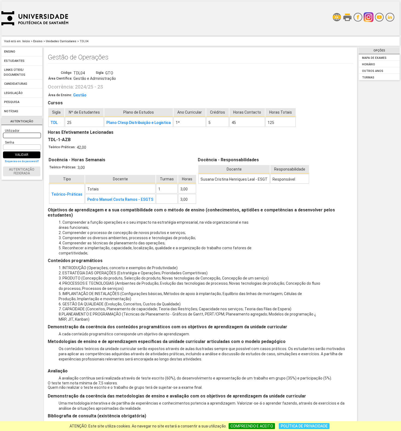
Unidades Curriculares (61, 41)
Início (26, 41)
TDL (54, 122)
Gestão (79, 95)
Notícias (11, 111)
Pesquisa (11, 102)
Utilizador (12, 131)
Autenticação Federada (21, 171)
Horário (368, 64)
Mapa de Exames (374, 58)
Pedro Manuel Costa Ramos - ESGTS (120, 199)
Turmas (368, 77)
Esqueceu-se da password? (22, 161)
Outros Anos (372, 71)
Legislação (13, 93)
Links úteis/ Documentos (14, 72)
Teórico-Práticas (66, 194)
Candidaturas (15, 84)
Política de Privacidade (304, 426)
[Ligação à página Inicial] (34, 34)
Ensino (38, 41)
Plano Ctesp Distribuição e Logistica (138, 122)
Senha (9, 142)
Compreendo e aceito (252, 426)
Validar (21, 155)
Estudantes (14, 61)
